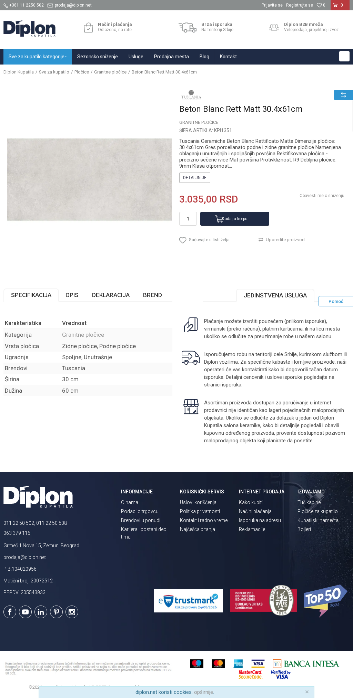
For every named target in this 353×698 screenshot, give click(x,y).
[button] (344, 56)
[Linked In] (40, 612)
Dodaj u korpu (235, 218)
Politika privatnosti (200, 511)
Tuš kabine (309, 502)
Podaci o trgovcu (140, 511)
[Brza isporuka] (188, 27)
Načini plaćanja (255, 511)
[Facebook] (9, 612)
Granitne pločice (110, 72)
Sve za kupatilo (54, 72)
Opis (72, 295)
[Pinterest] (56, 612)
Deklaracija (111, 295)
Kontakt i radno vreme (204, 520)
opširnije (203, 692)
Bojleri (304, 529)
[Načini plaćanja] (88, 27)
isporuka (231, 385)
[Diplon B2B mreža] (274, 27)
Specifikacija (31, 295)
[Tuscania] (191, 94)
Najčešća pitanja (197, 529)
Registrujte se (299, 5)
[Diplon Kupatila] (29, 28)
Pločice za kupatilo (317, 511)
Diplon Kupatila (18, 72)
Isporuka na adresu (260, 520)
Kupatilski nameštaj (318, 520)
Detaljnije (194, 177)
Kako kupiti (251, 502)
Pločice (81, 72)
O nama (129, 502)
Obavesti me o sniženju (322, 195)
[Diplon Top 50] (327, 601)
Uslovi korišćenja (198, 502)
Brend (152, 295)
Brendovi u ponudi (140, 520)
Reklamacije (252, 529)
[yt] (25, 612)
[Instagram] (71, 612)
